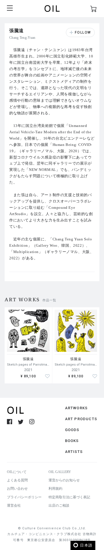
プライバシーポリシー (24, 497)
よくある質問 (17, 480)
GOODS (72, 430)
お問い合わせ (17, 489)
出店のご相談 (59, 505)
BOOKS (72, 441)
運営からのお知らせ (64, 480)
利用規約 (55, 489)
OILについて (17, 472)
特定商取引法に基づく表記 (69, 497)
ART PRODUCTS (81, 419)
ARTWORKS (76, 408)
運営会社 (14, 505)
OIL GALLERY (60, 472)
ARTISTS (74, 451)
